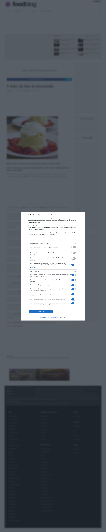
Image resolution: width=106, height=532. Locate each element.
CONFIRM (41, 311)
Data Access (53, 317)
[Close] (81, 215)
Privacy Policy (62, 317)
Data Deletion (43, 317)
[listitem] (53, 243)
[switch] (73, 247)
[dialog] (53, 266)
